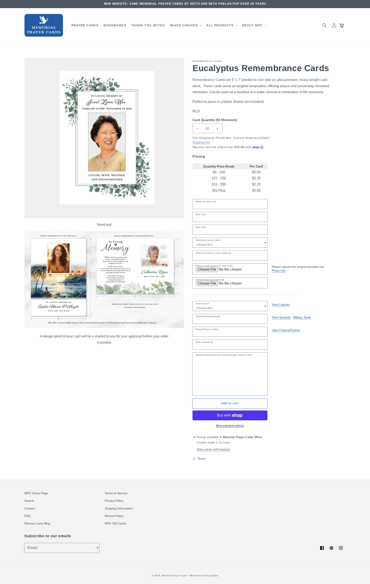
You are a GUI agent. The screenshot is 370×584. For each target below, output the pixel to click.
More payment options (230, 425)
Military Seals (302, 317)
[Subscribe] (96, 548)
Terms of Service (116, 493)
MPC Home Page (36, 493)
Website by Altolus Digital (204, 575)
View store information (213, 449)
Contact (29, 508)
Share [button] (201, 458)
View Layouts (281, 304)
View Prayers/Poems (286, 330)
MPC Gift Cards (115, 523)
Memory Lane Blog (37, 523)
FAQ (27, 516)
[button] (185, 25)
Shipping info (201, 142)
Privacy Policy (114, 500)
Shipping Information (119, 508)
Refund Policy (114, 516)
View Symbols (281, 317)
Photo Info (279, 270)
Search (29, 500)
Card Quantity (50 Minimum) (214, 120)
